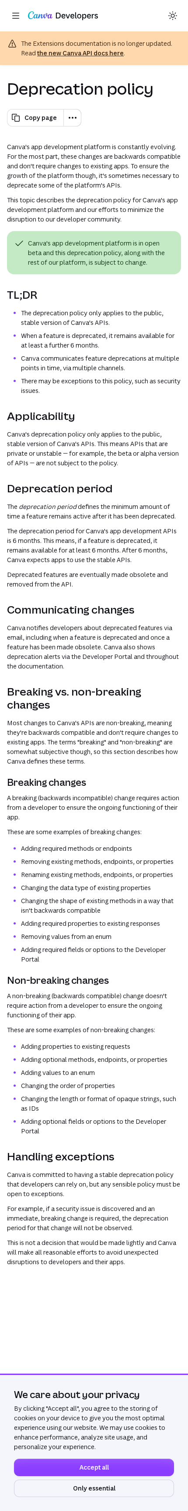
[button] (172, 15)
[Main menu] (15, 15)
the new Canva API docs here (80, 53)
